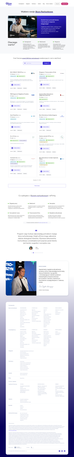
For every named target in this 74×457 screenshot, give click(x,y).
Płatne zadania (49, 436)
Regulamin (22, 420)
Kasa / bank (22, 318)
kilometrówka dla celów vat (21, 427)
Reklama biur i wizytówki (59, 309)
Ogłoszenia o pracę (28, 437)
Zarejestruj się (64, 3)
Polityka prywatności (23, 418)
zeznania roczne (34, 425)
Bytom (41, 161)
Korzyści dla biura (23, 352)
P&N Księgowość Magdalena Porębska (19, 94)
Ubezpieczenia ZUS (39, 434)
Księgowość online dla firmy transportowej (15, 433)
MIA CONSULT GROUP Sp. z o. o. (18, 72)
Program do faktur (23, 331)
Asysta (56, 311)
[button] (33, 252)
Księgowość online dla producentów (27, 433)
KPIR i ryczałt (22, 311)
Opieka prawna (53, 434)
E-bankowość (11, 434)
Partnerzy (34, 3)
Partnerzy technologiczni (24, 368)
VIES (44, 312)
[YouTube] (62, 451)
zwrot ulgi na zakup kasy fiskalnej (53, 428)
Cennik (39, 3)
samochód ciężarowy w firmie (30, 427)
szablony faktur (29, 425)
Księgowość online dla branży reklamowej (52, 433)
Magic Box (33, 309)
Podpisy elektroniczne (47, 314)
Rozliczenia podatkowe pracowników (41, 436)
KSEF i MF (45, 309)
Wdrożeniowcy (57, 312)
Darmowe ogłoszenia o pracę (54, 437)
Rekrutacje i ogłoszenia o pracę (44, 437)
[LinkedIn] (64, 451)
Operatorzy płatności (47, 319)
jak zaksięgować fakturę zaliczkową (19, 426)
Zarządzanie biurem (23, 309)
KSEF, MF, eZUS (46, 331)
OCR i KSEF (22, 321)
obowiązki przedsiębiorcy (13, 429)
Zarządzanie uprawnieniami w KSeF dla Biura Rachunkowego (24, 391)
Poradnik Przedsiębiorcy (24, 399)
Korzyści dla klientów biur (24, 353)
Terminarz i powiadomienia (36, 321)
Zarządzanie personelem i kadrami (14, 437)
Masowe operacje (35, 312)
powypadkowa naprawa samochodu (21, 425)
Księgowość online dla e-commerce (25, 432)
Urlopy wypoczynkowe (51, 427)
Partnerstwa (22, 361)
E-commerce (46, 334)
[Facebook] (59, 451)
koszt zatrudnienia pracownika (45, 425)
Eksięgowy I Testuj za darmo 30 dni (47, 72)
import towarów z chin (51, 429)
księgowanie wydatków (12, 425)
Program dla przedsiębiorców (25, 364)
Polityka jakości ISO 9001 (24, 414)
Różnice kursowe (35, 318)
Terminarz (31, 435)
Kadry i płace (22, 334)
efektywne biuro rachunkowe (39, 427)
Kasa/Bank (60, 433)
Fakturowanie (34, 314)
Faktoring (45, 325)
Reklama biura (22, 356)
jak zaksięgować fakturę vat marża (59, 426)
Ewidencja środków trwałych (28, 443)
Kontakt (21, 405)
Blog (44, 3)
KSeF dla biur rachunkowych (22, 444)
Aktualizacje (57, 314)
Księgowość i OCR (22, 437)
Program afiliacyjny (23, 365)
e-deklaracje (39, 425)
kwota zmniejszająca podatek (22, 428)
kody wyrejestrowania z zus (59, 427)
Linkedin (21, 408)
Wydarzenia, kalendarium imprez (25, 402)
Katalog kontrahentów (52, 435)
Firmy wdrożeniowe (23, 409)
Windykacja (22, 347)
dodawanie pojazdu (14, 427)
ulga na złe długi (11, 426)
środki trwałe (46, 427)
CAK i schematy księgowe (36, 311)
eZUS (44, 311)
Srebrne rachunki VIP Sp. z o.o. (46, 136)
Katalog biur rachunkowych (24, 355)
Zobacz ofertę (17, 84)
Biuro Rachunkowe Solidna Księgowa (48, 115)
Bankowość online (47, 321)
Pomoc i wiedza (49, 3)
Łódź (12, 138)
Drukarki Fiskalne (20, 434)
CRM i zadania (22, 337)
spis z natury (34, 429)
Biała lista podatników (47, 316)
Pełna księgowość (23, 338)
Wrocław (41, 97)
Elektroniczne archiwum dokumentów (43, 435)
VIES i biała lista (46, 333)
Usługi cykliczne (35, 435)
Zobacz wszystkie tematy (13, 430)
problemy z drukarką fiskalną (13, 428)
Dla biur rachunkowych (24, 373)
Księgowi (28, 3)
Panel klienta (22, 326)
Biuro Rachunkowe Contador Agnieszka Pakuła (48, 158)
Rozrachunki (34, 319)
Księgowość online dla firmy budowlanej (39, 433)
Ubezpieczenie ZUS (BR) (12, 436)
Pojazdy (21, 316)
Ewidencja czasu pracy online (20, 436)
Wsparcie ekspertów (58, 434)
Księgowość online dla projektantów (37, 432)
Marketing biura (58, 436)
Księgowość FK (22, 312)
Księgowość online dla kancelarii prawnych (49, 432)
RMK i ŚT (33, 316)
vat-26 (10, 427)
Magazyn (21, 335)
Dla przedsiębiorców (23, 374)
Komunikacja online (47, 322)
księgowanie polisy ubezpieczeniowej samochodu (24, 429)
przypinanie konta (51, 426)
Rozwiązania (21, 3)
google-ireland (38, 429)
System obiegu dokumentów (25, 322)
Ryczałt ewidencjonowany (35, 437)
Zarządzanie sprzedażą (17, 435)
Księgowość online (23, 333)
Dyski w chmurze (46, 342)
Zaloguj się (57, 3)
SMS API (45, 326)
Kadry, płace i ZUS (23, 314)
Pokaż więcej (37, 185)
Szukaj (46, 63)
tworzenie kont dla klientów (44, 426)
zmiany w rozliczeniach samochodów (56, 425)
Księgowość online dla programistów (14, 432)
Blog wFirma (22, 378)
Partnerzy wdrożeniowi (24, 367)
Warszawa (13, 74)
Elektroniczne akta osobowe (46, 434)
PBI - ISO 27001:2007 (23, 413)
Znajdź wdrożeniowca (23, 369)
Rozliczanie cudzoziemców (31, 434)
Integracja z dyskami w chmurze (38, 443)
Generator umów (27, 436)
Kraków (41, 117)
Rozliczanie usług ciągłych (25, 435)
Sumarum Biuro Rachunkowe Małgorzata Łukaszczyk (46, 94)
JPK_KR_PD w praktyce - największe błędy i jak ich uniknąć (59, 392)
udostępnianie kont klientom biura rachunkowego (32, 426)
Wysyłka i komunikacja (35, 315)
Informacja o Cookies (23, 417)
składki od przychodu (44, 429)
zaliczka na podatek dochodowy (43, 428)
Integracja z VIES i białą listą (13, 443)
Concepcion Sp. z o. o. (15, 157)
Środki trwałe (22, 315)
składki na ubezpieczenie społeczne (32, 428)
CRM (21, 325)
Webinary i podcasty (23, 400)
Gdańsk (41, 138)
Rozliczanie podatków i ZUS (24, 319)
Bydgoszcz (42, 74)
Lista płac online (32, 436)
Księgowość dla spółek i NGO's (13, 444)
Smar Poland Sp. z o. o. (15, 115)
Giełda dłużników (46, 318)
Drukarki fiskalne (46, 315)
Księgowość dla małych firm (60, 443)
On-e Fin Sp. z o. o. (14, 136)
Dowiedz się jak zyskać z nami (42, 222)
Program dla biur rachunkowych (25, 362)
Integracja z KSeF (23, 388)
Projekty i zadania (11, 435)
